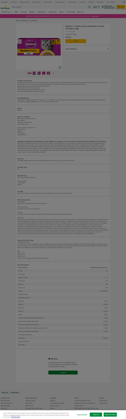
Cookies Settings (82, 414)
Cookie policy (16, 417)
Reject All (96, 414)
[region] (63, 414)
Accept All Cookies (110, 414)
